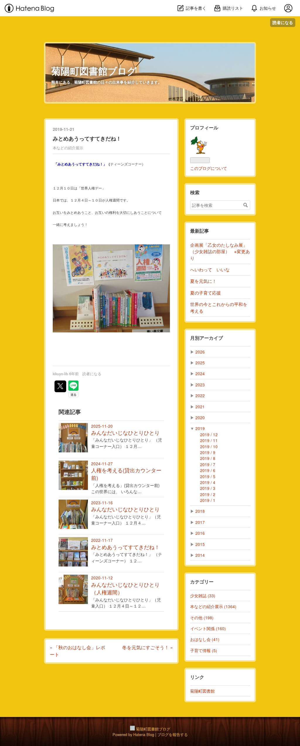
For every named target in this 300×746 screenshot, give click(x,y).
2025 (200, 363)
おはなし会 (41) (204, 639)
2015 (200, 544)
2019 (200, 428)
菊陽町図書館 (202, 691)
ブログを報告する (172, 734)
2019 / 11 (209, 440)
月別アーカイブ (206, 337)
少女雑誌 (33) (202, 595)
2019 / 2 (207, 494)
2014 (200, 555)
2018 (200, 511)
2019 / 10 (209, 446)
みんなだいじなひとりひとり (125, 432)
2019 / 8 (207, 458)
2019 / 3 (207, 488)
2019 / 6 (207, 470)
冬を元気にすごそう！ (147, 647)
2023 (200, 385)
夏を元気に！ (203, 281)
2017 (200, 522)
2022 (200, 395)
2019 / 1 (207, 500)
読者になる (282, 22)
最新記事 (199, 230)
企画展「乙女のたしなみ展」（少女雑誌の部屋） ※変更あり (220, 251)
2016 (200, 533)
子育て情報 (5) (203, 650)
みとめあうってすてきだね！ (87, 138)
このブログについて (208, 168)
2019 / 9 (207, 452)
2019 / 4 (207, 482)
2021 (200, 407)
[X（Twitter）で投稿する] (60, 386)
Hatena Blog (143, 734)
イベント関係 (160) (208, 628)
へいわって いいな (210, 269)
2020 (200, 417)
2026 (200, 352)
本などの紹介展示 (68, 147)
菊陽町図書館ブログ (94, 70)
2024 (200, 373)
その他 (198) (202, 617)
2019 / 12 (209, 434)
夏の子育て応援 (205, 293)
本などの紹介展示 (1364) (213, 606)
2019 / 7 (207, 464)
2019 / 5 (207, 476)
